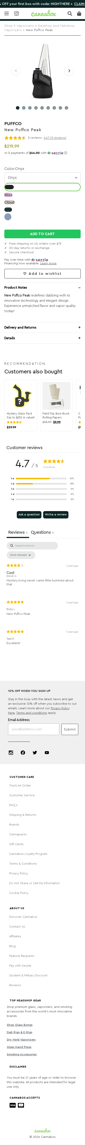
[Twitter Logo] (35, 752)
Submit (70, 729)
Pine (8, 209)
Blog (12, 946)
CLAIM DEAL (75, 4)
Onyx (9, 187)
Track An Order (20, 785)
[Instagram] (11, 752)
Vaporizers (25, 25)
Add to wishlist (45, 273)
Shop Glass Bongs (19, 1025)
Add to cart (42, 234)
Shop (8, 25)
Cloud (9, 202)
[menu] (6, 13)
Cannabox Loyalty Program (28, 853)
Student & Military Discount (28, 975)
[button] (42, 153)
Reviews (15, 985)
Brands (14, 824)
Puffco (13, 124)
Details (9, 338)
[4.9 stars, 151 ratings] (15, 422)
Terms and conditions (31, 712)
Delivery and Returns (20, 327)
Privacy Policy (18, 873)
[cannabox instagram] (16, 14)
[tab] (42, 533)
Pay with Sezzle (20, 965)
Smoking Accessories (22, 1054)
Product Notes (15, 287)
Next (69, 70)
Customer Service (22, 795)
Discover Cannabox (23, 916)
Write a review (56, 514)
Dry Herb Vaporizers (21, 1039)
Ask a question (29, 514)
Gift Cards (16, 844)
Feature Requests (21, 955)
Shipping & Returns (22, 814)
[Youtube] (47, 752)
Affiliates (15, 936)
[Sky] (7, 219)
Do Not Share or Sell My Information (34, 883)
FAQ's (13, 805)
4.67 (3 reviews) (55, 137)
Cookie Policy (18, 893)
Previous (16, 70)
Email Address (19, 720)
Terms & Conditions (23, 863)
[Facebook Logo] (23, 752)
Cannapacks (18, 834)
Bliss (8, 195)
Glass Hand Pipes (19, 1047)
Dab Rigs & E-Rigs (19, 1032)
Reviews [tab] (17, 532)
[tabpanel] (42, 597)
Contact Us (17, 926)
